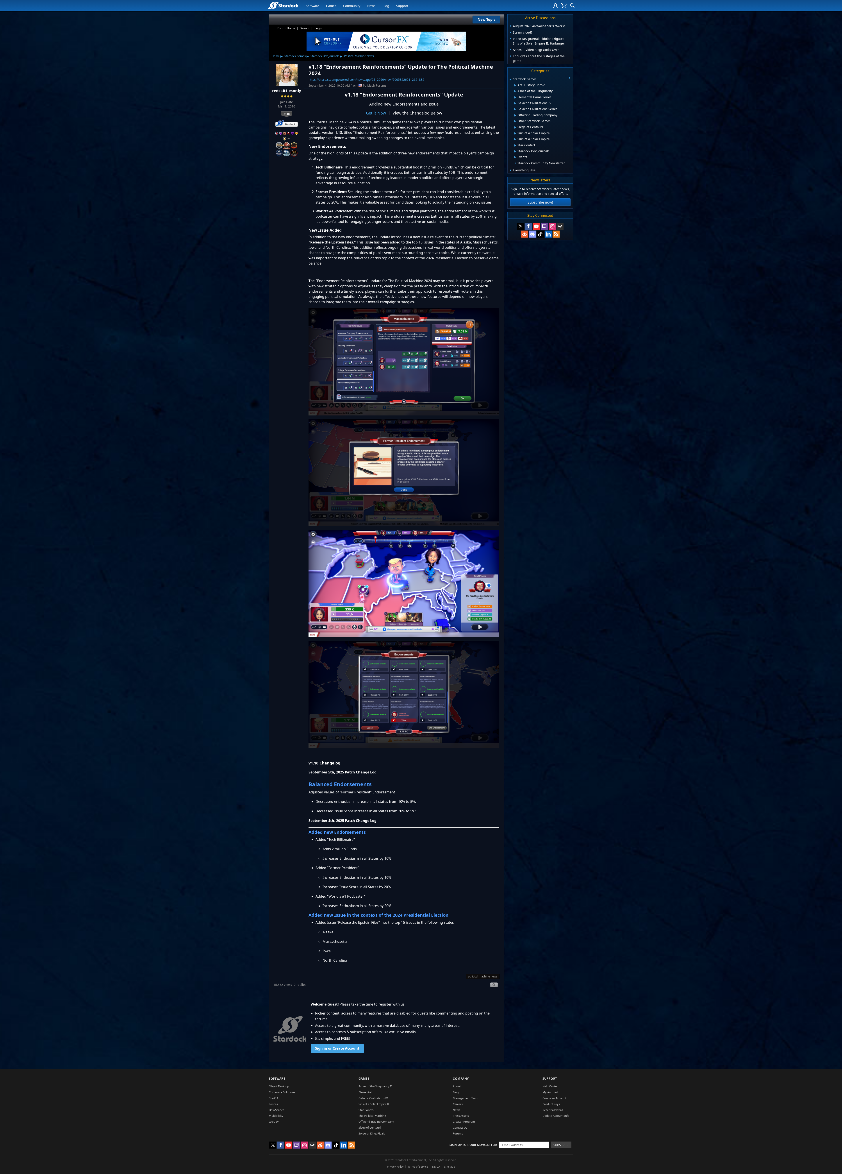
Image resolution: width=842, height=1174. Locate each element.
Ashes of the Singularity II (375, 1086)
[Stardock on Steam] (560, 226)
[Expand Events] (515, 157)
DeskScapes (276, 1110)
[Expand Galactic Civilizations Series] (515, 109)
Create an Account (554, 1098)
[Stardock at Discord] (532, 234)
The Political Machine (372, 1116)
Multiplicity (276, 1116)
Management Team (465, 1098)
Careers (458, 1104)
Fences (273, 1104)
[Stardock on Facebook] (528, 226)
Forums (458, 1133)
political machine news (482, 976)
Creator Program (464, 1122)
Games (331, 6)
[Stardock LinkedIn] (548, 234)
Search (304, 28)
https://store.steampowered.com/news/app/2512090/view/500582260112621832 (366, 79)
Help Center (550, 1086)
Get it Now (376, 113)
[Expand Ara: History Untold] (515, 85)
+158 (287, 114)
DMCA (436, 1167)
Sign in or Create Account (337, 1048)
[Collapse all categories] (569, 78)
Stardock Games (295, 56)
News (371, 6)
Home (276, 56)
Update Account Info (555, 1116)
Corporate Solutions (282, 1092)
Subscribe (561, 1145)
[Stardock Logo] (283, 5)
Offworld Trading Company (376, 1122)
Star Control (366, 1110)
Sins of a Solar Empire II (374, 1104)
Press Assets (461, 1116)
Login (318, 28)
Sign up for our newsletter (473, 1145)
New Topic (486, 19)
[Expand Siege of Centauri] (515, 127)
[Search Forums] (572, 5)
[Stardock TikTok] (540, 234)
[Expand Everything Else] (510, 170)
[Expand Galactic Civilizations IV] (515, 103)
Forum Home (286, 28)
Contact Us (460, 1127)
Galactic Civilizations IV (373, 1098)
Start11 (273, 1098)
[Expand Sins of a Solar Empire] (515, 133)
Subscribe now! (540, 202)
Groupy (274, 1122)
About (457, 1086)
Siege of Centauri (370, 1127)
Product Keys (551, 1104)
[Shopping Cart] (564, 5)
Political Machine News (359, 56)
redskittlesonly (286, 90)
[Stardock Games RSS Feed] (556, 234)
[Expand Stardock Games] (510, 79)
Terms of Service (418, 1167)
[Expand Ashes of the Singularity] (515, 91)
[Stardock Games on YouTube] (536, 226)
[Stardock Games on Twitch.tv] (544, 226)
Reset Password (552, 1110)
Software (312, 6)
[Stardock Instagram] (552, 226)
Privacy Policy (395, 1167)
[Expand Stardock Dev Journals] (515, 151)
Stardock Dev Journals (324, 56)
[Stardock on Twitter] (520, 226)
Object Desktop (279, 1086)
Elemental (365, 1092)
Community (351, 6)
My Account (550, 1092)
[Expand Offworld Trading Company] (515, 115)
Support (402, 6)
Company (461, 1078)
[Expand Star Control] (515, 145)
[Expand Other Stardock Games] (515, 121)
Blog (385, 6)
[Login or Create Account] (555, 5)
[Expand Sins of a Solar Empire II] (515, 139)
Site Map (449, 1167)
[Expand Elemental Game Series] (515, 97)
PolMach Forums (375, 85)
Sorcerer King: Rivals (372, 1133)
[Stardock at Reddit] (524, 234)
